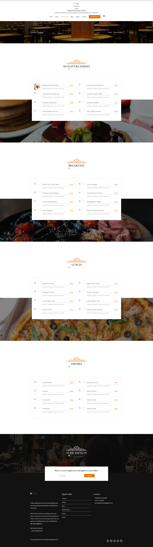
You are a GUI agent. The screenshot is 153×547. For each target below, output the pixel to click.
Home (51, 16)
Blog (72, 16)
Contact (84, 16)
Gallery (77, 16)
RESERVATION (94, 16)
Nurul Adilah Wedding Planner (49, 539)
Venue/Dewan (64, 16)
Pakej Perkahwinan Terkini (76, 11)
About (57, 16)
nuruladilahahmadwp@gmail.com (103, 503)
